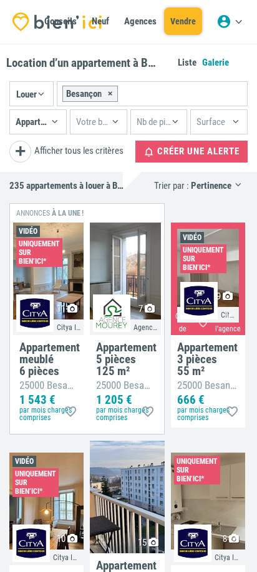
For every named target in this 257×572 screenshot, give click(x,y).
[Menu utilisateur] (229, 22)
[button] (31, 93)
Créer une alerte (197, 151)
